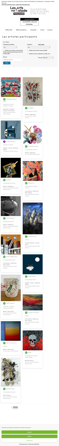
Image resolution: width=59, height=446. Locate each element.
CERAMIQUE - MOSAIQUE (43, 1)
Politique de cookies (23, 444)
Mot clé (5, 57)
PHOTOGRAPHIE (32, 1)
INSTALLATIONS (23, 1)
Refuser (29, 436)
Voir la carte (41, 44)
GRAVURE (4, 3)
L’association (33, 30)
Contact (42, 30)
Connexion (49, 30)
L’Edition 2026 (8, 30)
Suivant (15, 407)
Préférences (29, 440)
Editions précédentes (21, 30)
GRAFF (52, 1)
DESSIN (9, 1)
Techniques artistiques (8, 44)
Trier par (40, 57)
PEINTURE (4, 1)
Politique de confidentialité (33, 444)
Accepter (29, 432)
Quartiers (35, 44)
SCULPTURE (15, 1)
